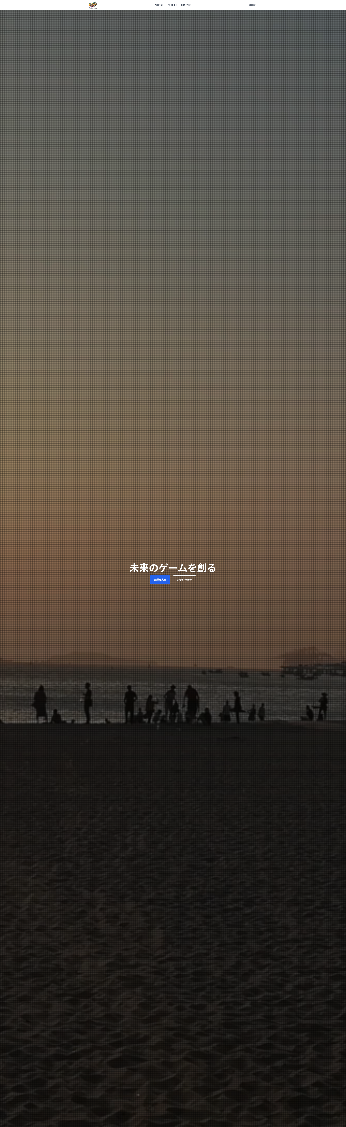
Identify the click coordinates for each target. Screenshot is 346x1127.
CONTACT (186, 4)
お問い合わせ (184, 579)
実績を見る (160, 579)
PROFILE (172, 4)
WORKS (159, 4)
